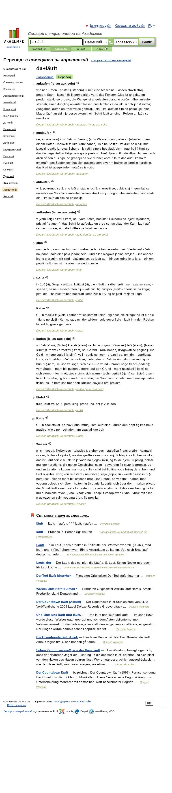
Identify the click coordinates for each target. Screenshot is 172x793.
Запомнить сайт (100, 25)
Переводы (60, 48)
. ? (56, 589)
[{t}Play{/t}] (77, 83)
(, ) (91, 124)
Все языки (9, 89)
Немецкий (9, 75)
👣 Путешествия (16, 705)
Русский (8, 163)
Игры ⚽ (102, 48)
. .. (60, 615)
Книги (81, 48)
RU (150, 25)
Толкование (45, 77)
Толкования (38, 48)
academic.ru (14, 47)
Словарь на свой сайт (130, 25)
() (58, 602)
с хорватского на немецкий (111, 60)
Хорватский (10, 189)
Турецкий (8, 176)
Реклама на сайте (81, 701)
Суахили (8, 169)
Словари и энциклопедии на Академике (65, 33)
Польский (8, 156)
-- (55, 124)
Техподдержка (62, 701)
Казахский (9, 136)
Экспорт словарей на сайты (19, 711)
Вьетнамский (10, 116)
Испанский (9, 129)
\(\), (68, 650)
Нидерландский (12, 149)
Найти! (147, 42)
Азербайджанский (13, 95)
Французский (10, 183)
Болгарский (9, 109)
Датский (8, 122)
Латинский (9, 142)
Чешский (8, 196)
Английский (9, 102)
